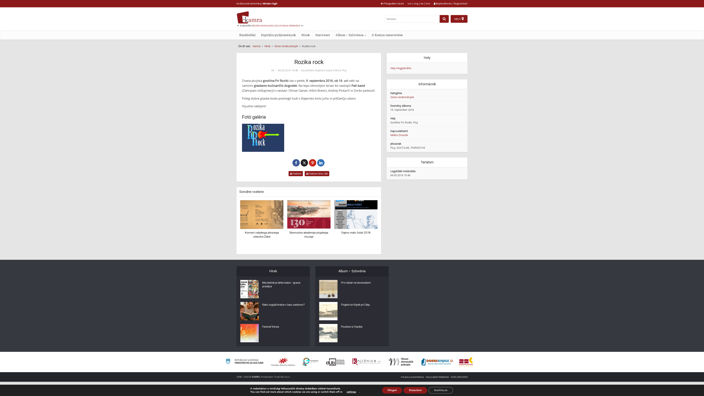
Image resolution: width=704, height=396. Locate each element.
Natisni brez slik (318, 173)
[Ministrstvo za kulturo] (244, 362)
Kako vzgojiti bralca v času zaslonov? (283, 304)
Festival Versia (270, 326)
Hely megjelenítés (400, 68)
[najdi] (444, 19)
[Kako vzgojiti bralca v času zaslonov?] (249, 311)
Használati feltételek (437, 377)
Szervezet (322, 35)
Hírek (305, 35)
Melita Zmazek (399, 135)
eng (416, 3)
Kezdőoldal (247, 35)
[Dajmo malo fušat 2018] (355, 214)
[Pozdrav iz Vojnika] (328, 333)
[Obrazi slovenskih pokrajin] (401, 361)
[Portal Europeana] (310, 362)
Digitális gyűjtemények (278, 35)
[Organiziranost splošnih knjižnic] (283, 361)
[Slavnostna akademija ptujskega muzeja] (308, 214)
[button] (368, 225)
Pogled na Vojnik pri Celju (355, 304)
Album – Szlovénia (349, 35)
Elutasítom (415, 390)
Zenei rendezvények (402, 97)
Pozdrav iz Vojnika (351, 326)
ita (422, 3)
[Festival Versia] (249, 333)
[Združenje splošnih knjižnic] (466, 361)
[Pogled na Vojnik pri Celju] (328, 311)
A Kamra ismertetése (387, 35)
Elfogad (392, 390)
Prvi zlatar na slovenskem (356, 282)
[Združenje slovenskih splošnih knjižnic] (366, 362)
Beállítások (441, 390)
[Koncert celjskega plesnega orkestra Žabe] (261, 214)
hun (428, 3)
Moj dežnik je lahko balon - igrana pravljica (281, 284)
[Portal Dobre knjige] (437, 362)
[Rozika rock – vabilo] (263, 138)
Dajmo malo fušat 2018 (356, 232)
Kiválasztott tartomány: (256, 3)
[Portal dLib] (335, 361)
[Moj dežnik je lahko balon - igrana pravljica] (249, 289)
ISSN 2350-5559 (459, 377)
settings (351, 392)
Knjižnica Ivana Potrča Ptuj (330, 70)
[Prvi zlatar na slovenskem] (328, 289)
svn (410, 3)
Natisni (296, 173)
